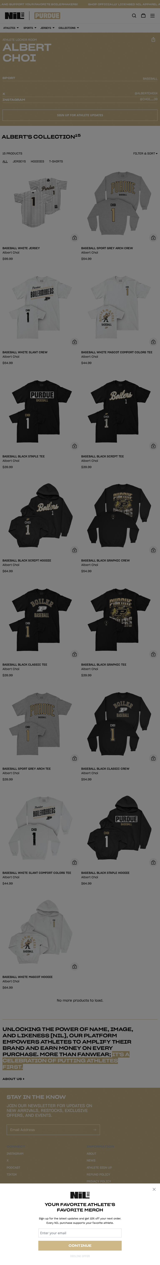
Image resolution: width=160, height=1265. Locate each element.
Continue (80, 1245)
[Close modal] (154, 1189)
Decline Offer (80, 1256)
